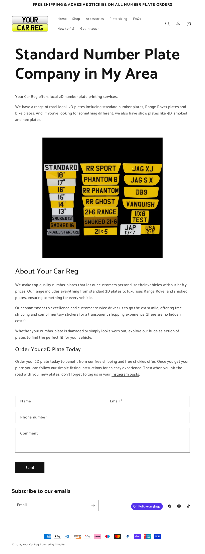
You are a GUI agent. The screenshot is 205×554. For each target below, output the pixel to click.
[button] (167, 24)
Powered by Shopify (52, 544)
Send (30, 468)
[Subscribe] (93, 505)
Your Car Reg (31, 544)
